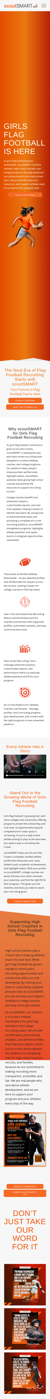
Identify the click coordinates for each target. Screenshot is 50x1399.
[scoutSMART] (21, 5)
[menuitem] (42, 5)
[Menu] (42, 5)
